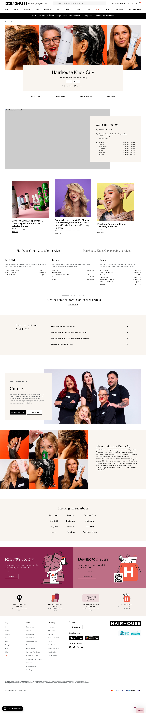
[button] (12, 708)
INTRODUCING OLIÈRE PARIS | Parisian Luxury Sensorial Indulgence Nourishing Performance (73, 15)
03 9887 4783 (108, 129)
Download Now (87, 576)
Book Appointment (135, 9)
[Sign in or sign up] (129, 3)
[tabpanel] (73, 269)
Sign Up (11, 576)
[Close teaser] (135, 707)
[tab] (39, 250)
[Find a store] (132, 3)
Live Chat (77, 627)
